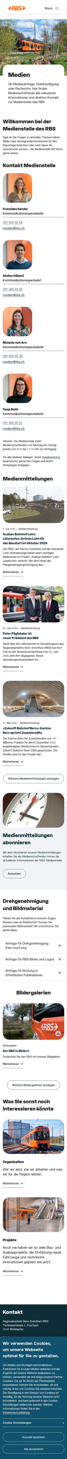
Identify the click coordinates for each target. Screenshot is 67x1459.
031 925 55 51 (13, 423)
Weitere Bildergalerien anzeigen (33, 1085)
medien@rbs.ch (14, 228)
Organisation (13, 1162)
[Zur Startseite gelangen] (16, 8)
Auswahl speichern (33, 1437)
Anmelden (14, 873)
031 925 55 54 (13, 222)
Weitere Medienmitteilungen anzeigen (33, 778)
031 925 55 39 (13, 356)
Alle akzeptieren (33, 1449)
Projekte (9, 1240)
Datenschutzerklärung (16, 1412)
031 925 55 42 (13, 289)
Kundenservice (51, 457)
